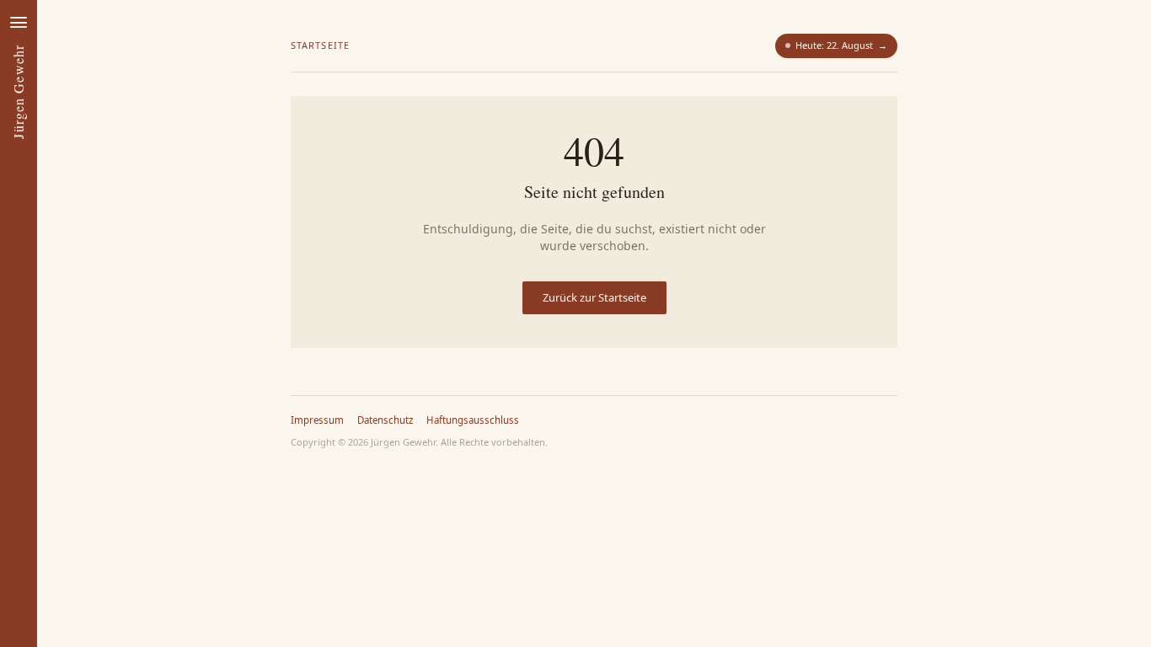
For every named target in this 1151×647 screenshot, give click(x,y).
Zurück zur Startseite (594, 297)
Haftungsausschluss (472, 420)
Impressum (317, 420)
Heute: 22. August (841, 45)
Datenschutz (385, 420)
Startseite (320, 45)
